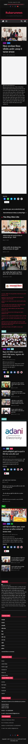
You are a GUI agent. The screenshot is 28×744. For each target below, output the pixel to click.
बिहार (2, 631)
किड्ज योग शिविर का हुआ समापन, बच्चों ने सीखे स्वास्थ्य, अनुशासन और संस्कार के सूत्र (13, 354)
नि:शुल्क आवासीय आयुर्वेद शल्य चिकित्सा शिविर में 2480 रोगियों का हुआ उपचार (17, 411)
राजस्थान (9, 43)
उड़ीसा (2, 642)
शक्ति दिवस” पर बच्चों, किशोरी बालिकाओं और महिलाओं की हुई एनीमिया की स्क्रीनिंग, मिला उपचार (17, 402)
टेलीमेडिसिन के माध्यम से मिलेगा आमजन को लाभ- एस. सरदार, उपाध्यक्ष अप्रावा (18, 393)
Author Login (4, 666)
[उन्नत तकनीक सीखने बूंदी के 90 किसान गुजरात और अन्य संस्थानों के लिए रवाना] (14, 258)
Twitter (3, 693)
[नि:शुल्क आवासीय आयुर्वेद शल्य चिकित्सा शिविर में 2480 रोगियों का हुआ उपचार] (5, 412)
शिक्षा (12, 523)
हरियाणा (2, 648)
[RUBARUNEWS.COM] (6, 585)
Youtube (3, 687)
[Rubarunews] (3, 21)
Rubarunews (14, 12)
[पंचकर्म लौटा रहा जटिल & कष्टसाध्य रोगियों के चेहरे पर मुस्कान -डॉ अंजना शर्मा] (5, 385)
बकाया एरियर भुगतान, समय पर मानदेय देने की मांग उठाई (13, 209)
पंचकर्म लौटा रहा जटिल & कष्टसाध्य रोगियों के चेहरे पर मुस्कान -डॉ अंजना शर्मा (17, 384)
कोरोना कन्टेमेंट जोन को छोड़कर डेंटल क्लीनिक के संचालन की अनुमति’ (12, 248)
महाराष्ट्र (11, 448)
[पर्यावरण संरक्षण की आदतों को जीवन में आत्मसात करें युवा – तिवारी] (14, 221)
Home (2, 661)
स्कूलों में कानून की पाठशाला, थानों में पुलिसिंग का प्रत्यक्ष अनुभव (12, 327)
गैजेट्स (4, 448)
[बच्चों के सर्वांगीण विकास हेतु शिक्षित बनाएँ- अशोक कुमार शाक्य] (5, 568)
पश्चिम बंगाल (3, 628)
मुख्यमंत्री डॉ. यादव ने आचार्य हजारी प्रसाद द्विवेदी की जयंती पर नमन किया (13, 316)
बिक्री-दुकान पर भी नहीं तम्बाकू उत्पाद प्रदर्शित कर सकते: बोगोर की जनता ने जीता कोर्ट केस (14, 486)
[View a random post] (25, 21)
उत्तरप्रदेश (3, 625)
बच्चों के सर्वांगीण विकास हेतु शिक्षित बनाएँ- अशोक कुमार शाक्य (17, 567)
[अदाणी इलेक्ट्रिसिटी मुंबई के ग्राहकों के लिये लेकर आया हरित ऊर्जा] (14, 434)
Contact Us (4, 669)
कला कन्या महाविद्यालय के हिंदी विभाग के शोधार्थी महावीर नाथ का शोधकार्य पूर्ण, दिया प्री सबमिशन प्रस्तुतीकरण (18, 559)
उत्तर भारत (3, 640)
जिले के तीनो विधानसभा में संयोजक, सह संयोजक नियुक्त (14, 213)
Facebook (3, 690)
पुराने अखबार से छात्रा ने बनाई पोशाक (9, 480)
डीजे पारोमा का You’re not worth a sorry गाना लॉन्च (13, 499)
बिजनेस (8, 448)
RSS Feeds (3, 684)
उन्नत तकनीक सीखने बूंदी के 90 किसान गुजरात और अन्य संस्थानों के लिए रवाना (12, 273)
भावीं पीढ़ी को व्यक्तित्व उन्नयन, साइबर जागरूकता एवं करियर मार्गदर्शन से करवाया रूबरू (14, 529)
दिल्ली (2, 634)
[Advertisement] (14, 70)
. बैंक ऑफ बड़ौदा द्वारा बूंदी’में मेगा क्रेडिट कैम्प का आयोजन (13, 493)
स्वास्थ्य (12, 349)
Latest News (4, 663)
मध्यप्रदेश (3, 619)
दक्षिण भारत (3, 637)
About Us (3, 672)
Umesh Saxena (13, 456)
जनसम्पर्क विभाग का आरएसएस (7, 651)
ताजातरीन (4, 43)
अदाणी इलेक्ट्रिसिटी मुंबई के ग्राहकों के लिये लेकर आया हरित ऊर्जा (14, 452)
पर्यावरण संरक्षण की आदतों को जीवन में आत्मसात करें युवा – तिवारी (12, 236)
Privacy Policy (4, 675)
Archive (3, 682)
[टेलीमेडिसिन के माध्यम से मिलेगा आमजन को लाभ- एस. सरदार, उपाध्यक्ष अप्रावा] (5, 394)
